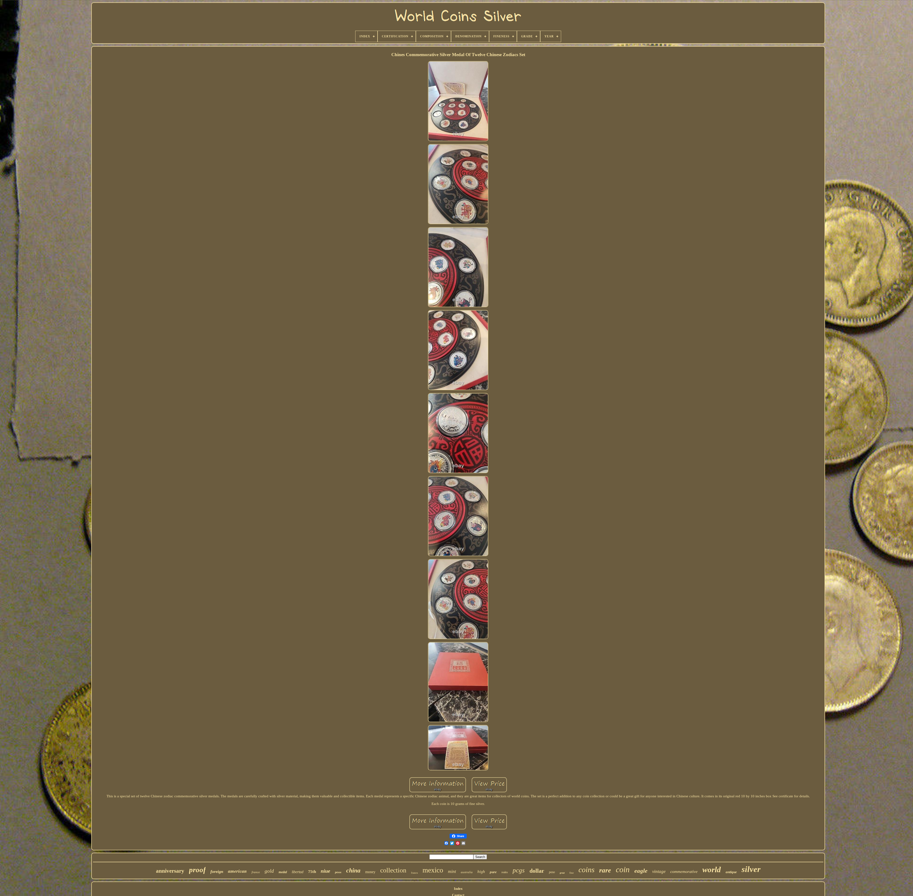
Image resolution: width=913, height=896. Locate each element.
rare (605, 870)
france (256, 872)
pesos (338, 872)
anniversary (170, 871)
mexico (433, 870)
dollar (536, 871)
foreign (216, 871)
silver (751, 869)
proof (197, 870)
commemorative (684, 871)
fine (571, 872)
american (237, 870)
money (370, 872)
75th (312, 871)
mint (452, 871)
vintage (658, 871)
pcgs (519, 870)
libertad (297, 872)
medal (283, 872)
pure (493, 872)
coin (623, 869)
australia (467, 872)
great (562, 873)
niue (325, 871)
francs (414, 872)
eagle (640, 870)
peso (552, 872)
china (353, 870)
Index (458, 889)
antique (731, 872)
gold (269, 871)
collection (393, 870)
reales (504, 872)
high (481, 871)
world (711, 869)
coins (586, 869)
